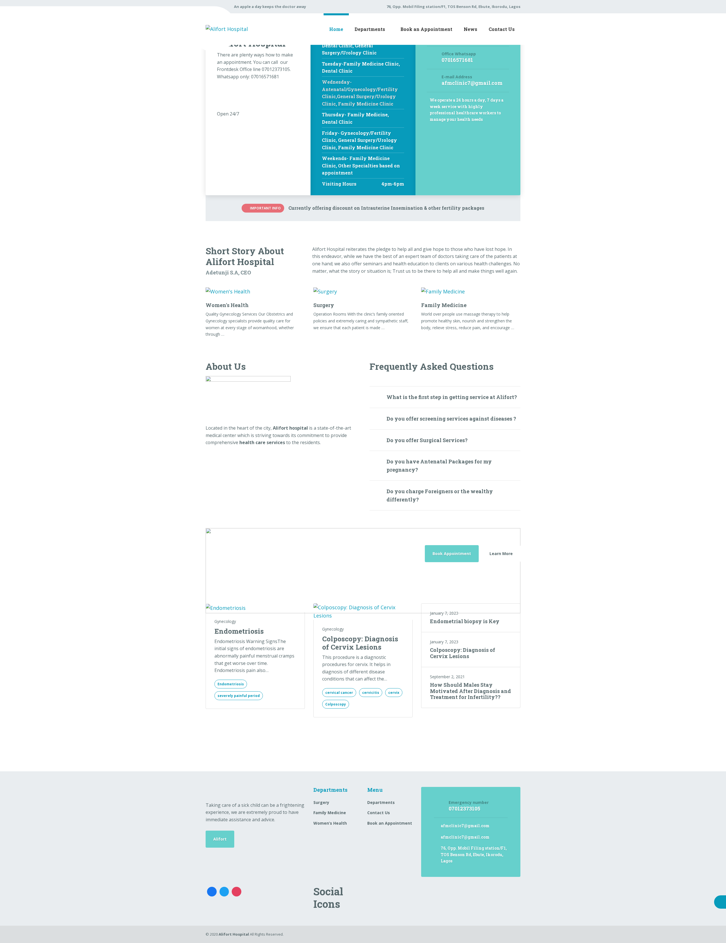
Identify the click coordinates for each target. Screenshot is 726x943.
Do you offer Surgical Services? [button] (427, 440)
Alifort (220, 839)
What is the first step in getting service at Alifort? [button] (452, 397)
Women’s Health (330, 823)
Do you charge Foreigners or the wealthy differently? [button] (440, 495)
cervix (393, 692)
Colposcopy (335, 704)
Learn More (501, 553)
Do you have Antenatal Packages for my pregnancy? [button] (439, 465)
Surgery (323, 305)
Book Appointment (451, 553)
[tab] (445, 397)
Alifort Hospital (234, 934)
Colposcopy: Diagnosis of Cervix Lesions (360, 643)
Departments (369, 29)
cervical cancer (339, 692)
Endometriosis (239, 631)
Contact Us (502, 29)
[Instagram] (236, 891)
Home (336, 29)
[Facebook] (212, 891)
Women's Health (227, 305)
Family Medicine (444, 305)
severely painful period (239, 695)
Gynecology (225, 621)
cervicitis (370, 692)
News (470, 29)
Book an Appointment (426, 29)
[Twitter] (224, 891)
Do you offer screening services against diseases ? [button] (451, 418)
